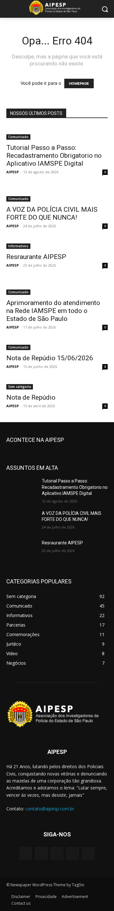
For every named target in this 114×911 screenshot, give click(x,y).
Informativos (18, 246)
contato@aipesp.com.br (49, 809)
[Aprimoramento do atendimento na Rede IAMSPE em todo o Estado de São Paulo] (57, 288)
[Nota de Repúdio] (57, 386)
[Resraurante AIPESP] (57, 245)
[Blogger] (26, 853)
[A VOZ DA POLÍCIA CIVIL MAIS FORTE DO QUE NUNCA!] (57, 195)
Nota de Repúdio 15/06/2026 (49, 358)
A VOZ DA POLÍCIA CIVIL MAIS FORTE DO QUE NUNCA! (52, 213)
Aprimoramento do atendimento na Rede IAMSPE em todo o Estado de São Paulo (53, 311)
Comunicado (18, 137)
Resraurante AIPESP (36, 257)
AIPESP (12, 172)
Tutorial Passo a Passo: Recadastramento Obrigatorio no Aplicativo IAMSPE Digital (54, 155)
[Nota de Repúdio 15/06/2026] (57, 346)
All (47, 439)
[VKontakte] (88, 853)
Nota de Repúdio (31, 397)
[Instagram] (72, 853)
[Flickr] (57, 853)
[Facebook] (41, 853)
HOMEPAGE (79, 83)
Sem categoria (19, 386)
